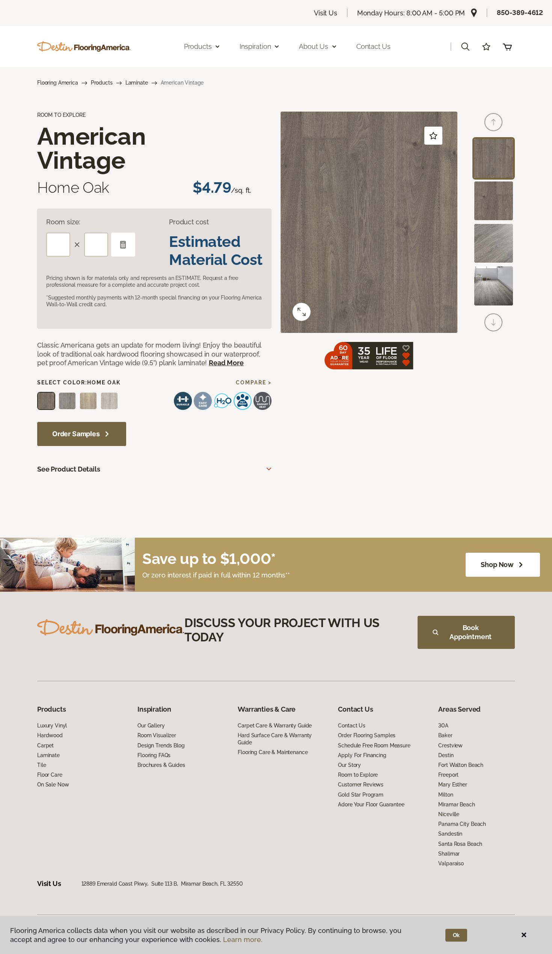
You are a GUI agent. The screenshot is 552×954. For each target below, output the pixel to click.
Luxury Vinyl (52, 726)
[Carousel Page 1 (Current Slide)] (493, 158)
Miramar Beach (456, 804)
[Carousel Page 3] (493, 243)
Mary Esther (452, 785)
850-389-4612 (520, 13)
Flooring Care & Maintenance (273, 752)
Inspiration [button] (255, 46)
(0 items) (507, 46)
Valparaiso (451, 863)
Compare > (253, 382)
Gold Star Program (360, 795)
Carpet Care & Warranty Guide (275, 726)
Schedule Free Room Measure (374, 745)
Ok (456, 935)
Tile (41, 765)
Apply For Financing (362, 755)
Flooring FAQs (153, 755)
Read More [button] (226, 363)
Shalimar (449, 854)
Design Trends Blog (160, 745)
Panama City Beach (462, 824)
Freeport (448, 775)
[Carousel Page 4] (493, 286)
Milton (445, 795)
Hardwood (50, 735)
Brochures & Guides (161, 765)
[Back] (493, 122)
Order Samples (76, 434)
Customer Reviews (360, 785)
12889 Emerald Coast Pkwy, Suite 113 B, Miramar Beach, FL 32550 (162, 884)
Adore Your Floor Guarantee (371, 804)
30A (443, 726)
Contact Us (373, 46)
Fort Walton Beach (460, 765)
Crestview (450, 745)
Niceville (448, 814)
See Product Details (68, 469)
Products (102, 83)
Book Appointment (470, 632)
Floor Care (49, 775)
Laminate (136, 83)
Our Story (349, 765)
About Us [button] (313, 46)
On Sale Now (53, 785)
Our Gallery (150, 726)
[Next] (493, 322)
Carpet (45, 745)
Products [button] (198, 46)
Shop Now (497, 564)
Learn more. (242, 939)
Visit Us (325, 13)
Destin (445, 755)
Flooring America (57, 83)
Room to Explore (358, 775)
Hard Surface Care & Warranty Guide (275, 738)
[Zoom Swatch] (302, 312)
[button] (465, 46)
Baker (445, 735)
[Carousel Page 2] (493, 201)
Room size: (63, 222)
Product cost (189, 222)
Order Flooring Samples (366, 735)
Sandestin (450, 834)
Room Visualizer (156, 735)
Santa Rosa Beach (460, 844)
